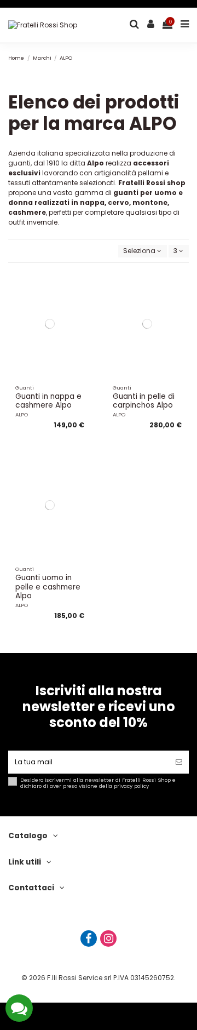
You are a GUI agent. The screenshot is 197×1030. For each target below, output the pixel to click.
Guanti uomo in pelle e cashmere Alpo (47, 587)
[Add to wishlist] (83, 285)
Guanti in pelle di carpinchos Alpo (144, 400)
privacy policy (131, 785)
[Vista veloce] (83, 321)
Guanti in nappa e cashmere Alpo (48, 400)
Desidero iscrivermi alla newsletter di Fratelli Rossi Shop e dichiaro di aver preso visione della (98, 783)
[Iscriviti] (179, 762)
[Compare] (83, 303)
